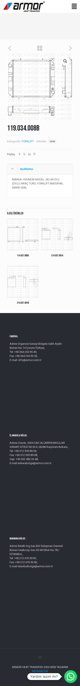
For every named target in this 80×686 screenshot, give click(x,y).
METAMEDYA (40, 671)
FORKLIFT (28, 141)
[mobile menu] (74, 6)
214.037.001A (57, 255)
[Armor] (24, 6)
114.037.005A (23, 255)
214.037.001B (23, 302)
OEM (52, 141)
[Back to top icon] (40, 657)
